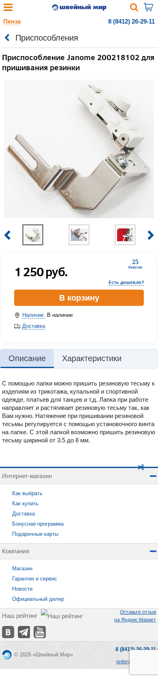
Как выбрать (27, 493)
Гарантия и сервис (34, 579)
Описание (27, 358)
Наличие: (33, 315)
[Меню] (8, 9)
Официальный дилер (38, 599)
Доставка (33, 326)
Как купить (25, 503)
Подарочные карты (35, 534)
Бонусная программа (38, 524)
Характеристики (92, 358)
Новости (22, 589)
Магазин (22, 568)
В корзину (79, 297)
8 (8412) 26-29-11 (131, 21)
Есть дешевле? (126, 282)
